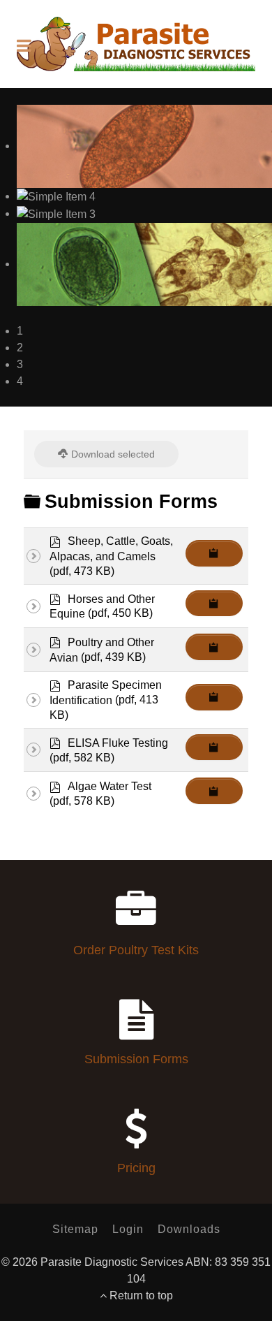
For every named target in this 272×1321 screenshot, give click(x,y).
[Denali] (136, 44)
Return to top (140, 1295)
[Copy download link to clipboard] (214, 553)
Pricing (136, 1168)
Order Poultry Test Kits (136, 950)
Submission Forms (136, 1059)
